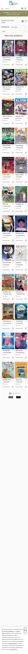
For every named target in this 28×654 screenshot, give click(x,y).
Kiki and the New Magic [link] (7, 262)
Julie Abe (19, 206)
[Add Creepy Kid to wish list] (26, 65)
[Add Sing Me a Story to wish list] (13, 387)
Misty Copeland (7, 176)
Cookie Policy (13, 649)
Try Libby (6, 12)
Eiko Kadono (6, 264)
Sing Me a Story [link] (7, 380)
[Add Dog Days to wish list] (26, 270)
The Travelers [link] (19, 321)
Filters (3, 31)
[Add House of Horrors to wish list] (13, 123)
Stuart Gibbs (19, 381)
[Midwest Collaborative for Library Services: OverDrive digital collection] (14, 3)
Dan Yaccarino (20, 147)
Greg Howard (20, 323)
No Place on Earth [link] (20, 233)
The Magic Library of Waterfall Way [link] (20, 204)
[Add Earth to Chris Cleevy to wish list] (13, 65)
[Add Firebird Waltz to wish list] (13, 182)
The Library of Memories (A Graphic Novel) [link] (20, 292)
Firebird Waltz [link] (6, 175)
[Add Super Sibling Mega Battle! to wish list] (26, 153)
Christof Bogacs (7, 59)
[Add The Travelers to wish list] (26, 328)
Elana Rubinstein (7, 352)
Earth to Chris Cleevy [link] (7, 57)
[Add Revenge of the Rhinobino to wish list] (26, 123)
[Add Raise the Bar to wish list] (26, 358)
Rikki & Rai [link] (5, 204)
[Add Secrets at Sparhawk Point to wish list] (13, 241)
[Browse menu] (25, 8)
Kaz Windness (7, 89)
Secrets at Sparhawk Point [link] (7, 233)
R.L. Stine (19, 89)
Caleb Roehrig (20, 59)
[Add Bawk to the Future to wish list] (13, 94)
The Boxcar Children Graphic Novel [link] (7, 292)
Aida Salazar (6, 381)
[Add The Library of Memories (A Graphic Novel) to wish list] (26, 299)
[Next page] (19, 393)
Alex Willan (19, 176)
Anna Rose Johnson (8, 235)
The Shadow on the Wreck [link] (7, 321)
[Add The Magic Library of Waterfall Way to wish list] (26, 211)
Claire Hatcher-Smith (8, 323)
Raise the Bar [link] (19, 350)
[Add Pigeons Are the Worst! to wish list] (26, 182)
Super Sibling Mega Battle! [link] (20, 145)
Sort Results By (5, 27)
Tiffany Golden (7, 206)
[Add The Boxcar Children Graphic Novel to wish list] (13, 299)
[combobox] (11, 9)
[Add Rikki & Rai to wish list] (13, 211)
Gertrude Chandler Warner (8, 294)
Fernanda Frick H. (21, 352)
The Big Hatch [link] (6, 350)
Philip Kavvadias (7, 147)
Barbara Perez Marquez (21, 294)
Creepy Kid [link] (18, 57)
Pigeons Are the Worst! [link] (20, 175)
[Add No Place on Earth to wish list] (26, 241)
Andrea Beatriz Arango (21, 235)
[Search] (2, 8)
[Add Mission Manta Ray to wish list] (13, 153)
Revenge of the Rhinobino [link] (20, 116)
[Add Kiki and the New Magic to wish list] (13, 270)
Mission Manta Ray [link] (7, 145)
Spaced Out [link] (19, 380)
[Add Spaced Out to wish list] (26, 387)
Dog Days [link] (18, 262)
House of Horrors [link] (7, 116)
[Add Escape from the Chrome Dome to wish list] (26, 94)
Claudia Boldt (20, 264)
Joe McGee (6, 118)
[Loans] (22, 9)
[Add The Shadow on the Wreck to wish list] (13, 328)
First (11, 397)
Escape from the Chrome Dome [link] (20, 87)
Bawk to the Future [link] (7, 87)
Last (18, 397)
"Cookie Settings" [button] (12, 643)
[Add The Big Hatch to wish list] (13, 358)
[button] (23, 22)
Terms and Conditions (8, 631)
